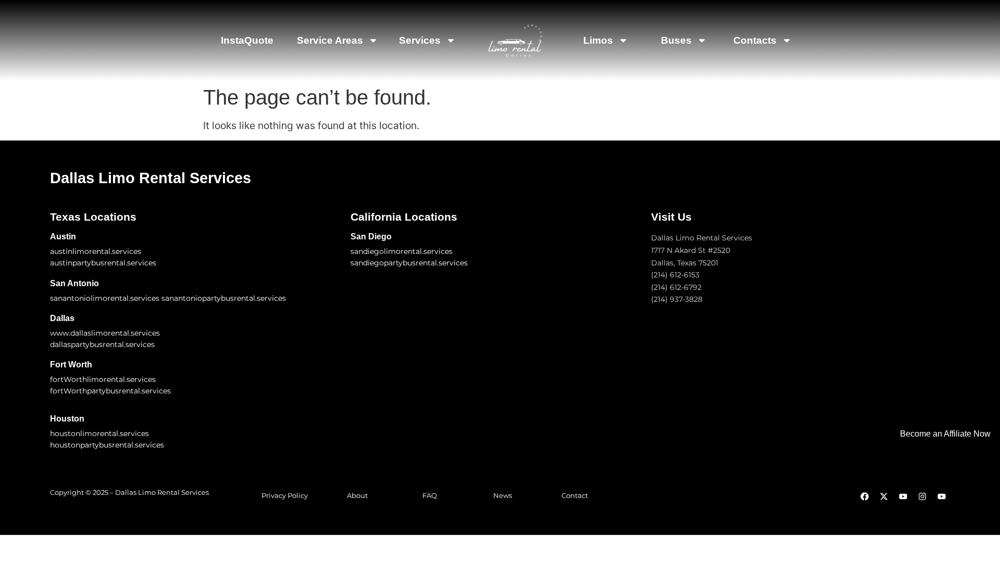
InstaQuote (247, 40)
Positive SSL (29, 542)
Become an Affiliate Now (945, 433)
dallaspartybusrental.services (102, 344)
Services (420, 40)
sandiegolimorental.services (402, 251)
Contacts (755, 40)
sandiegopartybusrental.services (409, 262)
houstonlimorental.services (99, 433)
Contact (574, 496)
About (357, 496)
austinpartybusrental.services (103, 262)
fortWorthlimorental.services (103, 379)
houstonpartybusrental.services (107, 445)
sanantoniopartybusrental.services (223, 298)
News (502, 496)
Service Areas (330, 40)
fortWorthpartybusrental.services (110, 390)
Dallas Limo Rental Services (150, 178)
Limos (598, 40)
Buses (676, 40)
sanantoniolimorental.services (104, 298)
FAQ (429, 496)
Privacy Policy (284, 496)
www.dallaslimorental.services (105, 333)
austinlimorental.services (95, 251)
